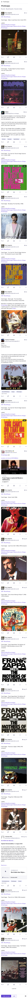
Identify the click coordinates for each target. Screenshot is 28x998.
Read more (3, 865)
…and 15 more (4, 393)
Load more (14, 988)
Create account (6, 996)
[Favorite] (14, 57)
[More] (26, 57)
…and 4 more (22, 139)
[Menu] (25, 996)
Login (14, 996)
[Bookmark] (20, 57)
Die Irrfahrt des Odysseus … (7, 840)
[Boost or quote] (8, 57)
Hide (24, 31)
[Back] (1, 2)
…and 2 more (3, 883)
